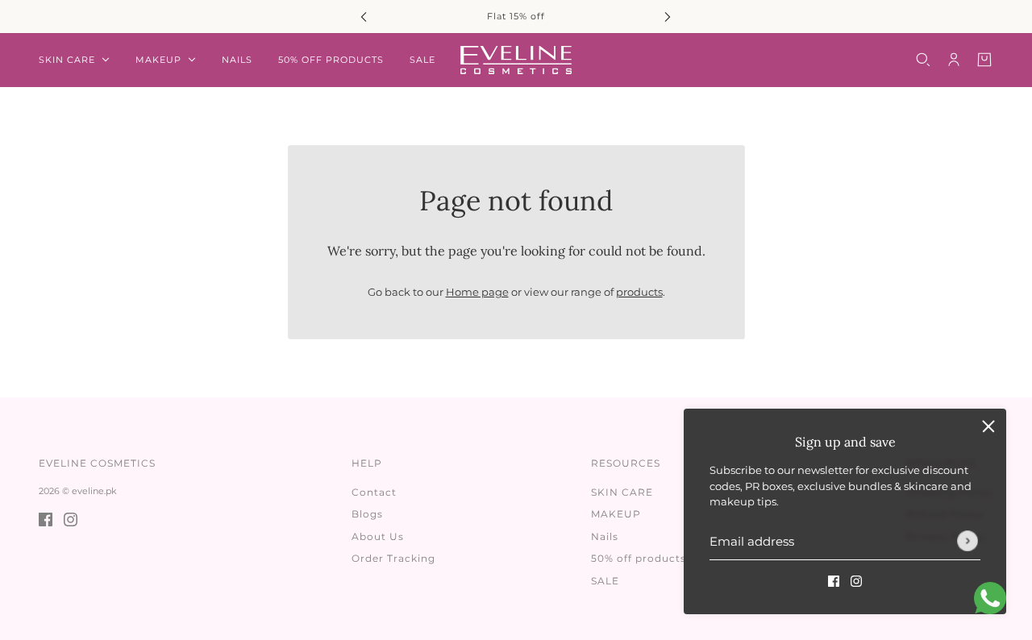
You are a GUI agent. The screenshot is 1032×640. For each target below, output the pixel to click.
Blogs (367, 514)
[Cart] (984, 60)
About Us (378, 536)
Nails (604, 536)
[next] (667, 16)
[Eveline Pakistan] (516, 60)
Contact (374, 492)
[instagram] (856, 581)
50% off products (638, 558)
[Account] (954, 60)
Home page (477, 291)
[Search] (923, 60)
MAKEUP (616, 514)
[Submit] (967, 540)
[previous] (363, 16)
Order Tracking (393, 558)
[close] (988, 426)
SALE (605, 581)
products (639, 291)
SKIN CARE (622, 492)
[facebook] (834, 581)
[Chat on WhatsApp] (990, 598)
